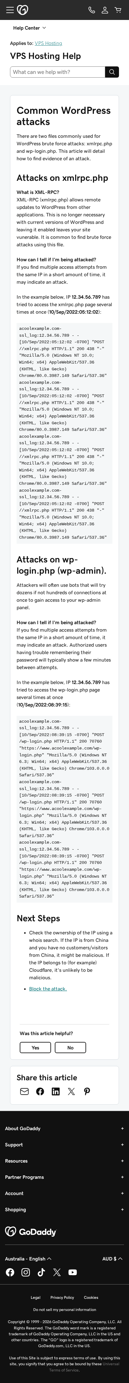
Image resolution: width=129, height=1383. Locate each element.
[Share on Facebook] (40, 1091)
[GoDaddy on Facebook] (10, 1275)
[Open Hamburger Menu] (7, 9)
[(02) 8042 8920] (92, 10)
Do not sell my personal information (64, 1310)
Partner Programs (24, 1176)
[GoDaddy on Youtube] (73, 1275)
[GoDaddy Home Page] (31, 1231)
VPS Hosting (48, 43)
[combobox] (57, 72)
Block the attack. (48, 988)
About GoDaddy (22, 1128)
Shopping (15, 1209)
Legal (35, 1297)
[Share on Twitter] (71, 1091)
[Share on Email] (24, 1091)
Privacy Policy (62, 1297)
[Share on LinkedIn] (56, 1091)
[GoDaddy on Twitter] (57, 1275)
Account (14, 1193)
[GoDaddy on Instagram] (26, 1275)
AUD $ (109, 1258)
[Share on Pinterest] (87, 1091)
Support (14, 1144)
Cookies (91, 1297)
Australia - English (25, 1258)
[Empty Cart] (118, 10)
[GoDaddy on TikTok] (41, 1275)
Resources (16, 1160)
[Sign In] (105, 10)
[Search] (112, 72)
